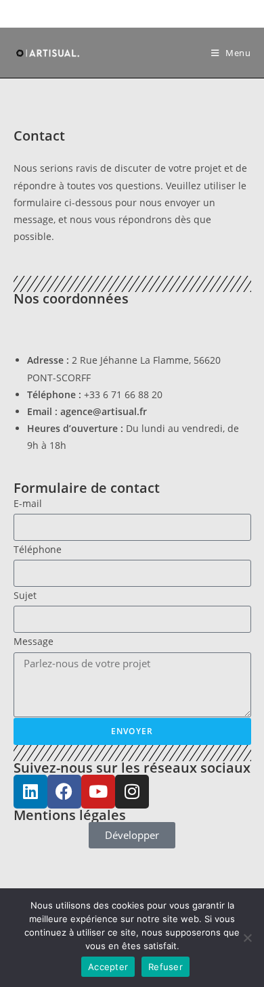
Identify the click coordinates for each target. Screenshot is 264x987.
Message (33, 641)
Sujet (25, 595)
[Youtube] (98, 792)
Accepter (108, 966)
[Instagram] (132, 792)
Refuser (165, 966)
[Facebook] (64, 792)
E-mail (28, 503)
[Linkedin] (30, 792)
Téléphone (38, 549)
